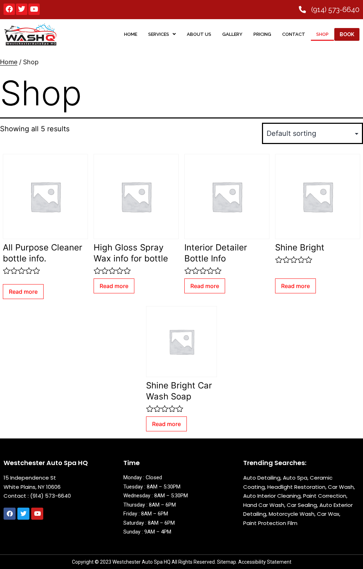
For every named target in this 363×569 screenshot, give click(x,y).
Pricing (262, 34)
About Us (199, 34)
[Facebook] (9, 9)
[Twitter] (21, 9)
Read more (23, 291)
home (130, 34)
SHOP (322, 34)
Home (8, 62)
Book (347, 34)
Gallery (232, 34)
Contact (293, 34)
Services (158, 34)
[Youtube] (34, 9)
